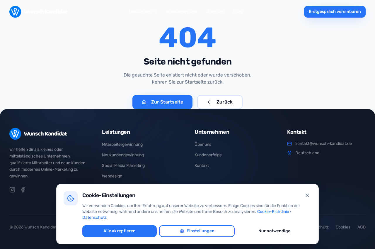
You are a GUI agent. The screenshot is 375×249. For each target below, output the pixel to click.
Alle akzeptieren (119, 230)
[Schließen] (307, 195)
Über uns (215, 11)
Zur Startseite (167, 102)
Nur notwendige (274, 230)
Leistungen (140, 11)
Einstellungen (200, 230)
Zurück (225, 102)
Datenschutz (94, 217)
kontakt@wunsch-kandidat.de (323, 143)
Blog (238, 11)
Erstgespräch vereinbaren (335, 11)
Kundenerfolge (182, 11)
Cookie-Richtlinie (273, 211)
